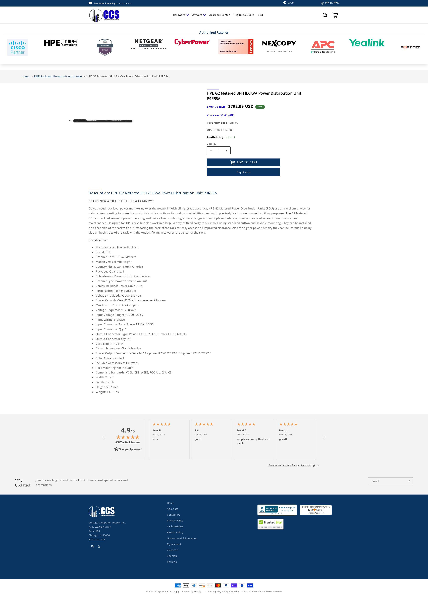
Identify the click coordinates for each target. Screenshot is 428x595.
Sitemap (172, 555)
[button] (180, 14)
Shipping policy (232, 591)
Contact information (253, 591)
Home (170, 503)
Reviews (172, 561)
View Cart (172, 550)
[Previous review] (103, 437)
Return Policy (175, 532)
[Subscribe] (409, 481)
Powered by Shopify (192, 591)
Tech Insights (175, 526)
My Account (174, 544)
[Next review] (324, 437)
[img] (128, 437)
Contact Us (173, 514)
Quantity (211, 143)
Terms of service (274, 591)
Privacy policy (214, 591)
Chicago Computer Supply (166, 591)
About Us (172, 508)
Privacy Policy (175, 520)
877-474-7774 (97, 539)
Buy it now (244, 172)
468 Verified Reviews (127, 442)
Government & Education (182, 538)
